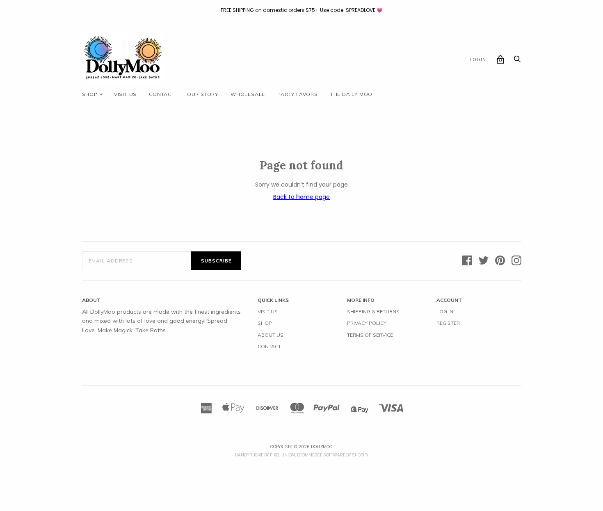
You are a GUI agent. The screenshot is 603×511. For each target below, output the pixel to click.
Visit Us (268, 311)
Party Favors (297, 94)
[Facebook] (467, 261)
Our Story (202, 94)
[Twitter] (484, 261)
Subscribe (216, 261)
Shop (90, 94)
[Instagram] (516, 261)
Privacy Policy (366, 323)
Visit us (125, 94)
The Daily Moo (351, 94)
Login (478, 59)
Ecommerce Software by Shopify (332, 455)
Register (448, 323)
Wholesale (248, 94)
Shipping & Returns (373, 311)
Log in (444, 311)
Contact (162, 94)
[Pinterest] (500, 261)
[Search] (517, 61)
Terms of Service (370, 335)
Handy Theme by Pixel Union (265, 455)
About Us (270, 335)
